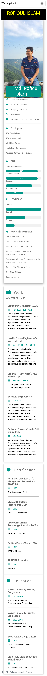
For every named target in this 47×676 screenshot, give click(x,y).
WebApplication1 (10, 3)
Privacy (29, 672)
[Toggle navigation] (42, 3)
